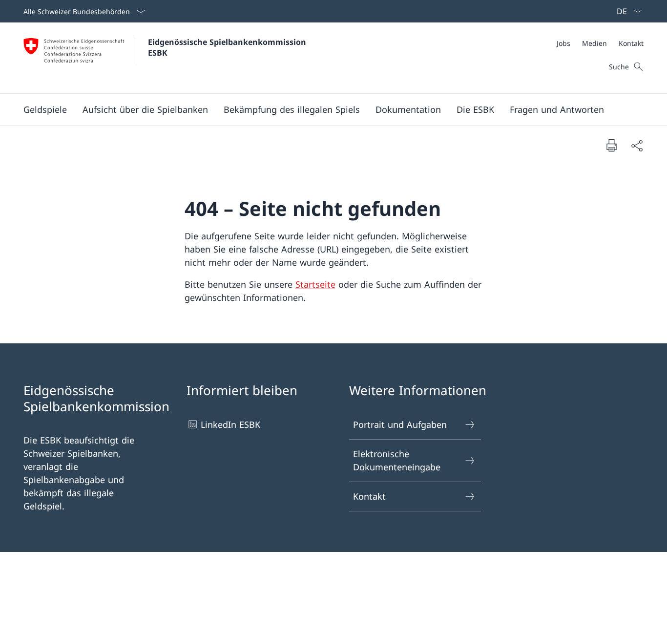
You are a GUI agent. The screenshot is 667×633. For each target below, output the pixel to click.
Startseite (315, 284)
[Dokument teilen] (636, 145)
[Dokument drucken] (611, 145)
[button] (45, 109)
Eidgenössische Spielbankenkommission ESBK (228, 47)
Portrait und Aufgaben (400, 424)
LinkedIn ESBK (230, 424)
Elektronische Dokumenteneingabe (396, 460)
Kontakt (369, 496)
